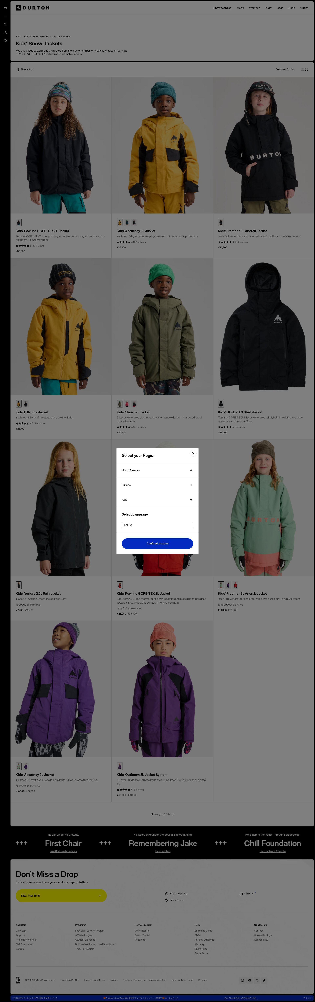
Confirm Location (157, 543)
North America (131, 470)
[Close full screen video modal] (193, 453)
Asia (124, 499)
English (128, 525)
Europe (126, 485)
